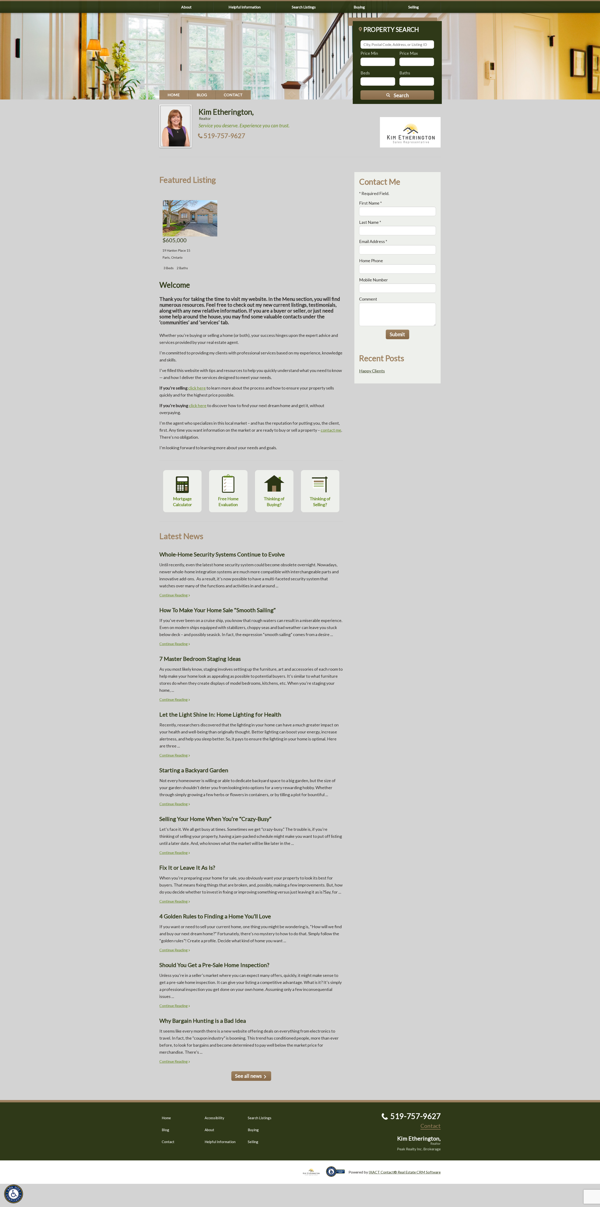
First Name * (370, 203)
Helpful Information (245, 7)
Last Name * (370, 222)
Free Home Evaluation (228, 501)
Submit (397, 334)
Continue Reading (173, 595)
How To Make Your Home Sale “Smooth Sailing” (217, 610)
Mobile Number (373, 279)
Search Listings (304, 7)
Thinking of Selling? (320, 501)
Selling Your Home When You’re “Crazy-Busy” (215, 818)
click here (197, 387)
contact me (331, 430)
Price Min (369, 53)
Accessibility (214, 1118)
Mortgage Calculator (182, 501)
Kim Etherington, (226, 111)
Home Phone (371, 260)
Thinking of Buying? (274, 501)
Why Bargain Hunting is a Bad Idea (202, 1020)
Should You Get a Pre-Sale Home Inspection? (214, 964)
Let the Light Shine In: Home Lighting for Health (220, 714)
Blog (202, 94)
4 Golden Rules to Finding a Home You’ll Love (215, 916)
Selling (413, 7)
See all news (248, 1076)
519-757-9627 (224, 136)
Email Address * (373, 241)
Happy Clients (372, 370)
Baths (404, 72)
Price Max (408, 53)
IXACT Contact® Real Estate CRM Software (405, 1172)
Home (174, 94)
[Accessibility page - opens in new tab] (337, 1174)
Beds (365, 72)
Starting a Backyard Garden (193, 770)
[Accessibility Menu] (14, 1193)
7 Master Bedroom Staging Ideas (200, 658)
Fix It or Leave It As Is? (187, 867)
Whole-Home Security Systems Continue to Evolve (222, 554)
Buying (359, 7)
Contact (233, 94)
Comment (368, 299)
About (186, 7)
